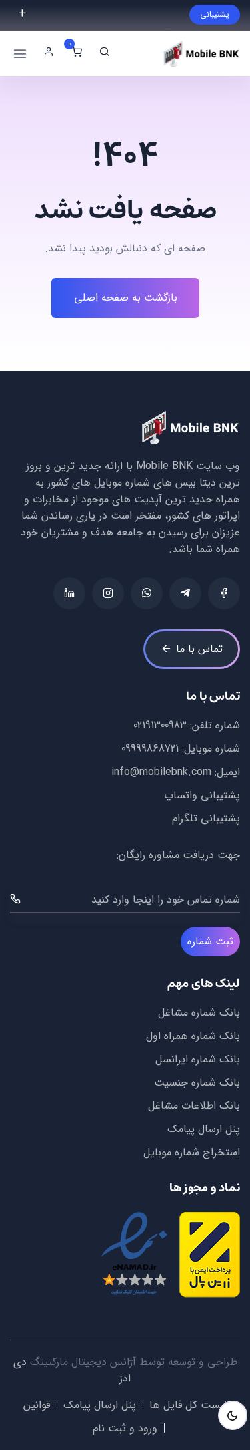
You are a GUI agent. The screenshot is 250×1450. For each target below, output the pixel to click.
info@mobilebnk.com (161, 772)
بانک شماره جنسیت (197, 1082)
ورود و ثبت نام (125, 1428)
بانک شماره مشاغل (199, 1012)
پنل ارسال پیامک (203, 1129)
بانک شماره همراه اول (193, 1036)
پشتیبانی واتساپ (202, 795)
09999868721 (150, 748)
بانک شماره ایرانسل (197, 1059)
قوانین (36, 1405)
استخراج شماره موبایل (191, 1152)
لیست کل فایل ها (188, 1405)
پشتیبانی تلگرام (206, 818)
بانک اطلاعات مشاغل (194, 1105)
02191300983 (160, 725)
